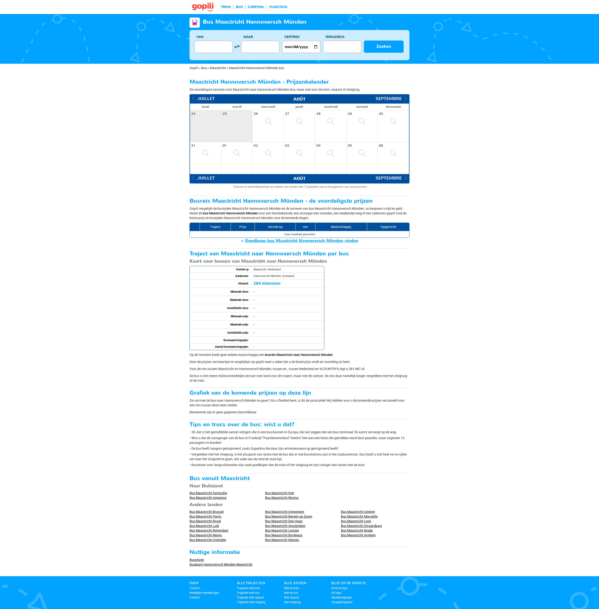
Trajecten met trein (248, 588)
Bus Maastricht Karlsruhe (208, 493)
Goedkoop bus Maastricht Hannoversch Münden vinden (301, 241)
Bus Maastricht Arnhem (358, 535)
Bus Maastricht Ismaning (208, 497)
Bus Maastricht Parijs (205, 516)
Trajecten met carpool (250, 597)
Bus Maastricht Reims (206, 535)
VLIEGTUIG (278, 7)
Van (200, 37)
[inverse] (237, 47)
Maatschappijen (341, 597)
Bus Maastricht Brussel (207, 511)
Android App (339, 588)
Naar (248, 37)
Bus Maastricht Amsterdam (285, 525)
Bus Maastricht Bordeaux (283, 535)
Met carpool (291, 597)
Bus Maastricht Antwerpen (284, 511)
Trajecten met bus (248, 592)
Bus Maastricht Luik (204, 525)
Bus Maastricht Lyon (356, 521)
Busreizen (197, 559)
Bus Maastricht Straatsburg (361, 525)
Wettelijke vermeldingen (204, 592)
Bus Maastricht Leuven (282, 530)
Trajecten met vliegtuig (251, 602)
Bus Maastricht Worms (282, 497)
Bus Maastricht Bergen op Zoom (288, 516)
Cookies (195, 597)
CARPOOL (256, 7)
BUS (239, 7)
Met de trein (291, 588)
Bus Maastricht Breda (357, 530)
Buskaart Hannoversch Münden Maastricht (221, 564)
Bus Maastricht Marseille (359, 516)
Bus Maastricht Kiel (279, 493)
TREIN (226, 7)
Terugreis (334, 37)
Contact (195, 588)
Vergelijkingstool (341, 602)
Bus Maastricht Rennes (282, 540)
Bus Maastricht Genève (358, 511)
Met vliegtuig (292, 602)
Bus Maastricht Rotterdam (209, 530)
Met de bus (291, 592)
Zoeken (383, 46)
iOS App (336, 592)
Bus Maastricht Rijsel (205, 521)
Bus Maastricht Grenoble (208, 540)
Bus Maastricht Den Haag (284, 521)
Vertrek (292, 37)
